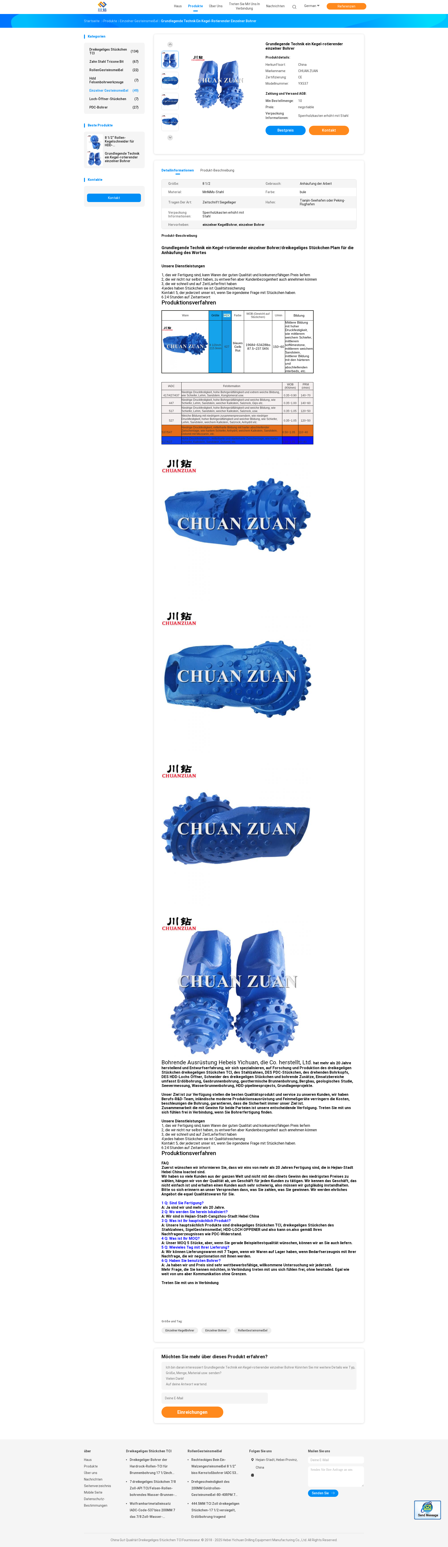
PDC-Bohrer (114, 107)
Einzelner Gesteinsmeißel (114, 90)
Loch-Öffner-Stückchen (114, 99)
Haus (88, 1460)
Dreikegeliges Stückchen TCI (114, 51)
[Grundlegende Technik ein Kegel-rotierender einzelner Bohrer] (95, 158)
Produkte (91, 1466)
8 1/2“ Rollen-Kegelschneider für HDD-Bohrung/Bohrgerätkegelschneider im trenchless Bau (123, 141)
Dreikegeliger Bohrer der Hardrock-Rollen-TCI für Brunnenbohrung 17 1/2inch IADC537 (151, 1467)
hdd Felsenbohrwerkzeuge (114, 80)
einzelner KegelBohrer (179, 1330)
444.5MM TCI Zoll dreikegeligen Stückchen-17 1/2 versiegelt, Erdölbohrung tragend (215, 1510)
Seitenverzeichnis (97, 1486)
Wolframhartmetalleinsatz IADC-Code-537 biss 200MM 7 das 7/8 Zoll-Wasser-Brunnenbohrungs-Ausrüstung (153, 1511)
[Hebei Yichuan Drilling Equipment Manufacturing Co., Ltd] (102, 7)
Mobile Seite (93, 1492)
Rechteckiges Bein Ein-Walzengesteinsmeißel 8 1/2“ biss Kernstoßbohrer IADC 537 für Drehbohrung (214, 1467)
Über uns (90, 1473)
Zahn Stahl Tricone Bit (114, 61)
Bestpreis (285, 130)
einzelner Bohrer (216, 1330)
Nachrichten (93, 1479)
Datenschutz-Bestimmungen (95, 1502)
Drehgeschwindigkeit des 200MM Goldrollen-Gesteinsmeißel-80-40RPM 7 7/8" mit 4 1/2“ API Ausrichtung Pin (214, 1489)
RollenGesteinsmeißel (114, 70)
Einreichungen (192, 1412)
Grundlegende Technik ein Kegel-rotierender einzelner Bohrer (122, 157)
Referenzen (346, 6)
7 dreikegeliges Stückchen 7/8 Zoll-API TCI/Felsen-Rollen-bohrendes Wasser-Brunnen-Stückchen (153, 1489)
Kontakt (114, 198)
